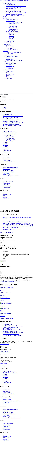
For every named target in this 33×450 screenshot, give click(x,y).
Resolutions (6, 173)
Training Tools (6, 174)
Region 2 (5, 143)
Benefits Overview (7, 114)
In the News (6, 184)
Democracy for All (7, 160)
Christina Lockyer (10, 139)
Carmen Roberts (10, 138)
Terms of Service (7, 399)
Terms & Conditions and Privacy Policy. (9, 281)
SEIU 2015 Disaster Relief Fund (11, 124)
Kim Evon (8, 135)
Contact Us (6, 151)
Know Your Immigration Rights (10, 167)
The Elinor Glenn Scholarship (10, 121)
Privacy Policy (6, 402)
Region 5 (5, 147)
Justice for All (6, 157)
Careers (5, 197)
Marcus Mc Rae (10, 136)
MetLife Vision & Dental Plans (10, 117)
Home (4, 107)
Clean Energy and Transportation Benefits (13, 122)
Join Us (5, 108)
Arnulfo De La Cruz (11, 134)
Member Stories (7, 185)
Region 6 (5, 149)
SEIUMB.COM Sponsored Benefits (12, 120)
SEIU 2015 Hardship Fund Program (12, 125)
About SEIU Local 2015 (9, 131)
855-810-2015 (3, 363)
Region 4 (5, 146)
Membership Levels (8, 170)
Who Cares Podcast (8, 181)
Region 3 (5, 145)
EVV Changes (6, 169)
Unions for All (6, 159)
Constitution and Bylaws (9, 171)
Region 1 (5, 142)
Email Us (2, 365)
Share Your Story (7, 194)
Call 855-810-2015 (4, 344)
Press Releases (6, 183)
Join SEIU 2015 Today (6, 232)
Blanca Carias (9, 141)
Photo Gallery (6, 187)
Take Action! (6, 195)
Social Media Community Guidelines (12, 401)
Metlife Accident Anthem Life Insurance (13, 116)
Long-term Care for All (8, 161)
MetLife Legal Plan (8, 118)
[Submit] (1, 242)
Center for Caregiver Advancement (11, 175)
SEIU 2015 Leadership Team (10, 132)
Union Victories (7, 150)
